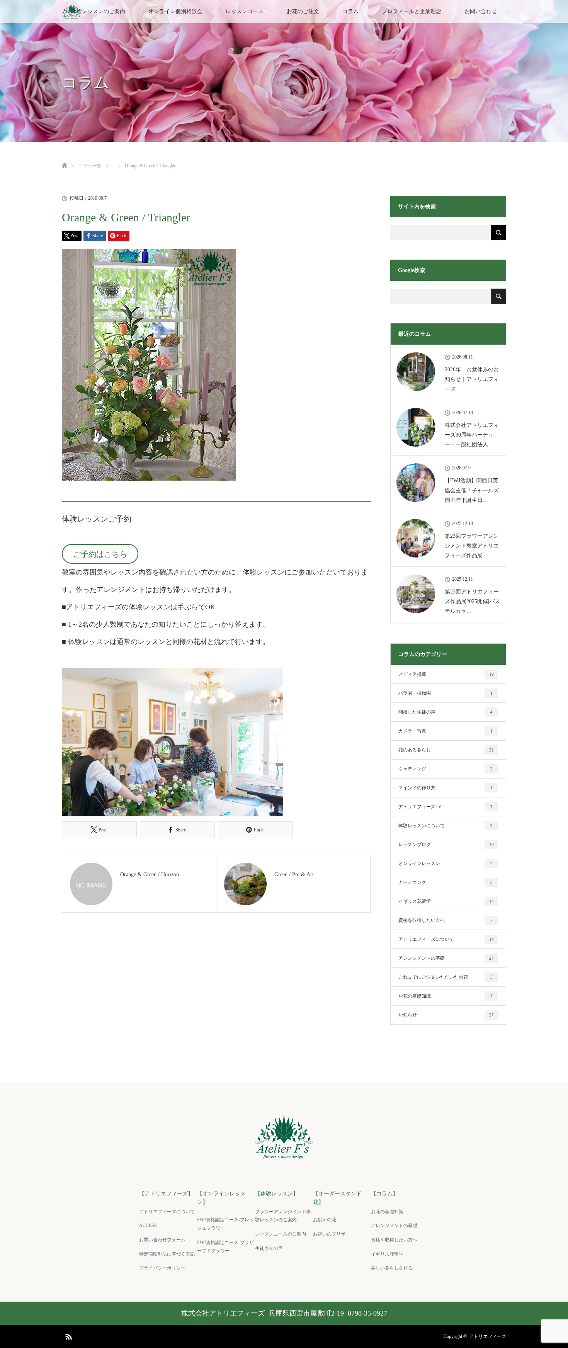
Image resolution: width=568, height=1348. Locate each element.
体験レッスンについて (445, 825)
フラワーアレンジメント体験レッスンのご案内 (283, 1216)
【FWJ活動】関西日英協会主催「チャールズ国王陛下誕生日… (472, 490)
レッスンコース (245, 11)
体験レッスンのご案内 (98, 11)
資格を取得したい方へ (445, 920)
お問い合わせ (480, 11)
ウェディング (445, 769)
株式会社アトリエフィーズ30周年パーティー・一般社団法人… (472, 434)
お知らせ (446, 1015)
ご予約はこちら (100, 554)
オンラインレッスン (445, 863)
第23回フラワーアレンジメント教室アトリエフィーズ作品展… (472, 545)
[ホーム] (64, 156)
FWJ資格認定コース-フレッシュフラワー (225, 1224)
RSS (67, 1335)
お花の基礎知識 (445, 996)
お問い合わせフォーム (162, 1240)
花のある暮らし (446, 750)
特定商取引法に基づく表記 (167, 1254)
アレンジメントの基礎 (446, 958)
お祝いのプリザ (329, 1234)
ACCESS (150, 1225)
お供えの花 (324, 1219)
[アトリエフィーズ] (284, 1154)
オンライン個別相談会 (175, 11)
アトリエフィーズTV (445, 806)
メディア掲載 (446, 674)
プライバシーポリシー (162, 1268)
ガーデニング (445, 882)
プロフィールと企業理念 (411, 11)
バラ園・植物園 (445, 693)
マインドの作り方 (445, 787)
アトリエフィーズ (487, 1336)
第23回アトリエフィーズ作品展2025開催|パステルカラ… (472, 601)
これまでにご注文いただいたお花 (445, 977)
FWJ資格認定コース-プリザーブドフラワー (225, 1247)
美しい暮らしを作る (392, 1268)
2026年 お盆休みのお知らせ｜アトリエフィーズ (472, 379)
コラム (350, 11)
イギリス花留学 (446, 901)
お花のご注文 (303, 11)
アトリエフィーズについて (446, 939)
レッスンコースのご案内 (280, 1234)
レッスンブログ (446, 844)
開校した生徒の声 (445, 712)
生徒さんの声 (269, 1248)
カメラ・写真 (445, 731)
